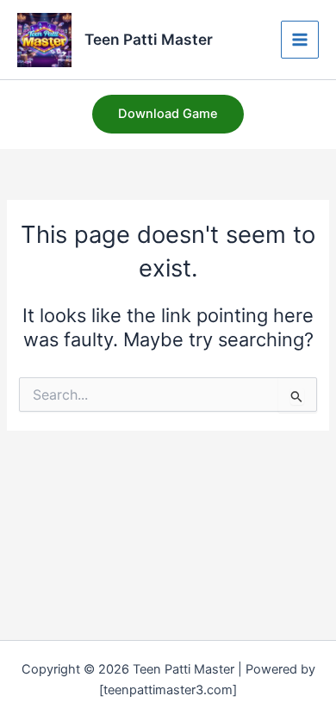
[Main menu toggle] (300, 40)
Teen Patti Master (148, 39)
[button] (168, 114)
